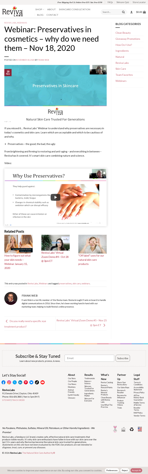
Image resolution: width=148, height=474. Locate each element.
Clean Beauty (123, 32)
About (51, 9)
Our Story (72, 378)
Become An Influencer (121, 396)
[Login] (131, 12)
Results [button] (88, 374)
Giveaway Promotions (127, 38)
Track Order (18, 400)
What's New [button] (105, 377)
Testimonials (89, 378)
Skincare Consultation (74, 9)
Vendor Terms (139, 416)
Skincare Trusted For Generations (89, 388)
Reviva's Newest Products (104, 392)
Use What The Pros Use (106, 406)
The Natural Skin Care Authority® (38, 453)
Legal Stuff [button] (137, 377)
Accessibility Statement (139, 388)
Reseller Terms (137, 409)
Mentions (71, 387)
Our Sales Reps (123, 387)
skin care (77, 283)
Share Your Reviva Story (122, 383)
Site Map (6, 400)
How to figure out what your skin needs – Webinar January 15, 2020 (17, 261)
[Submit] (123, 12)
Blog (40, 14)
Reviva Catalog (107, 382)
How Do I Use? (123, 44)
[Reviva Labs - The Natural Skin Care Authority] (16, 11)
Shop (38, 9)
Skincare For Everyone (89, 400)
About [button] (71, 374)
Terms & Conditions (138, 383)
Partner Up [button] (121, 377)
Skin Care (120, 68)
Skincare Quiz (122, 2)
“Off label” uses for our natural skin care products (91, 259)
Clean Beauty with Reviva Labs (106, 400)
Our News (72, 384)
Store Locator (139, 2)
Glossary (71, 398)
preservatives (65, 283)
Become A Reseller (121, 391)
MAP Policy (138, 413)
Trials (119, 408)
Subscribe (122, 358)
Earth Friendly (73, 395)
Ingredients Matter (89, 394)
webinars (86, 283)
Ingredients (122, 50)
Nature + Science (87, 382)
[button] (141, 12)
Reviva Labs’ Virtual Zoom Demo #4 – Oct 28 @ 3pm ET (55, 256)
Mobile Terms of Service (139, 404)
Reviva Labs (10, 23)
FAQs (110, 2)
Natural (119, 56)
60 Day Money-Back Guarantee (139, 397)
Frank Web (43, 60)
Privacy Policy (139, 392)
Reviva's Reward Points (106, 386)
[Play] (55, 197)
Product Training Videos (120, 403)
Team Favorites (124, 74)
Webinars (22, 23)
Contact (52, 14)
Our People (72, 381)
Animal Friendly (71, 391)
